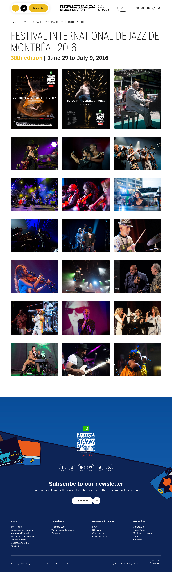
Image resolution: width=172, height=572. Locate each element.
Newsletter (38, 8)
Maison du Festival (20, 533)
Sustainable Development (23, 536)
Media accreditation (142, 533)
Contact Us (138, 527)
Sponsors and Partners (22, 530)
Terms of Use (101, 564)
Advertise (137, 540)
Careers (137, 536)
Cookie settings (140, 564)
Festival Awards (18, 540)
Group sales (98, 533)
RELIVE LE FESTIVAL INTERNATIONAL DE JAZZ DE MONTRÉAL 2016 (52, 22)
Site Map (96, 530)
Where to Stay (58, 527)
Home (13, 22)
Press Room (139, 530)
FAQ (94, 527)
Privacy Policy (113, 564)
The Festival (17, 527)
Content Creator (100, 536)
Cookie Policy (126, 564)
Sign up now (82, 501)
